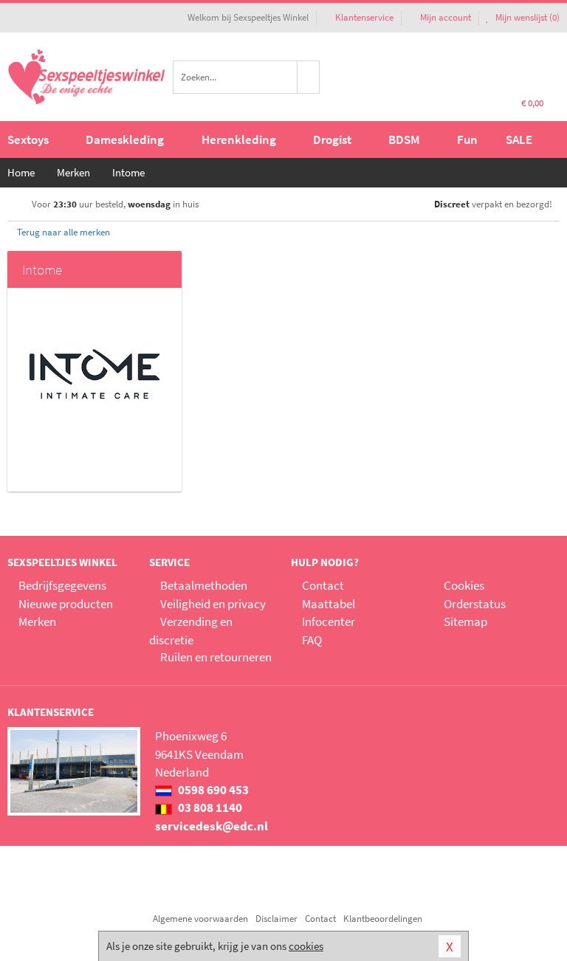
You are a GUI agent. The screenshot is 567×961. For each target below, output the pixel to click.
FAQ (312, 640)
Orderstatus (475, 604)
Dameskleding (125, 139)
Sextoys (28, 139)
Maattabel (328, 604)
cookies (306, 946)
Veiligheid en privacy (213, 604)
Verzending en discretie (191, 630)
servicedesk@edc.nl (211, 826)
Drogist (332, 139)
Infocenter (328, 621)
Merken (37, 621)
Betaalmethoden (203, 585)
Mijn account (445, 17)
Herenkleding (239, 139)
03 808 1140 (209, 807)
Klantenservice (364, 17)
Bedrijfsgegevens (62, 585)
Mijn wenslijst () (526, 17)
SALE (519, 139)
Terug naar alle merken (62, 232)
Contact (323, 585)
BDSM (404, 139)
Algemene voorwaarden (200, 918)
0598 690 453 (212, 790)
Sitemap (465, 621)
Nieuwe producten (65, 604)
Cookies (464, 585)
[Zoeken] (309, 77)
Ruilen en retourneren (216, 657)
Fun (467, 139)
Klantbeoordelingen (382, 918)
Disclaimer (276, 918)
